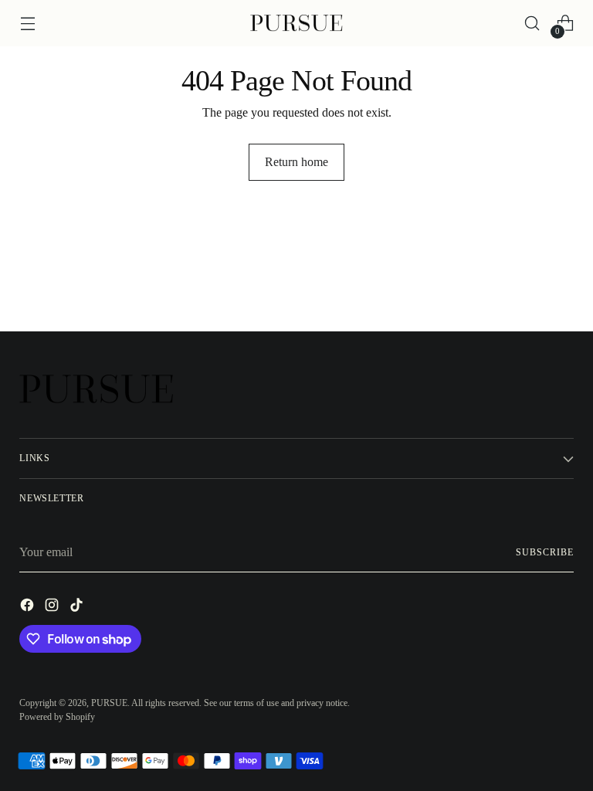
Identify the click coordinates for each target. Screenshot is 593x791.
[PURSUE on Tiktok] (78, 607)
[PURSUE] (296, 23)
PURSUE (109, 703)
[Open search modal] (532, 23)
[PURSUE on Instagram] (53, 607)
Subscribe (544, 552)
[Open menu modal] (27, 23)
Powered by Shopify (57, 716)
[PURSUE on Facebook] (28, 607)
